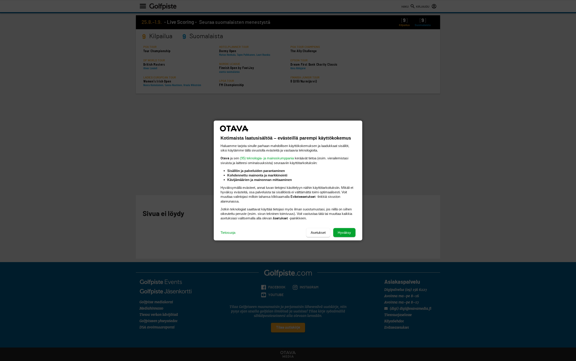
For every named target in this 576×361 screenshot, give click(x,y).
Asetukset (318, 232)
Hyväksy (344, 232)
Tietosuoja (227, 232)
